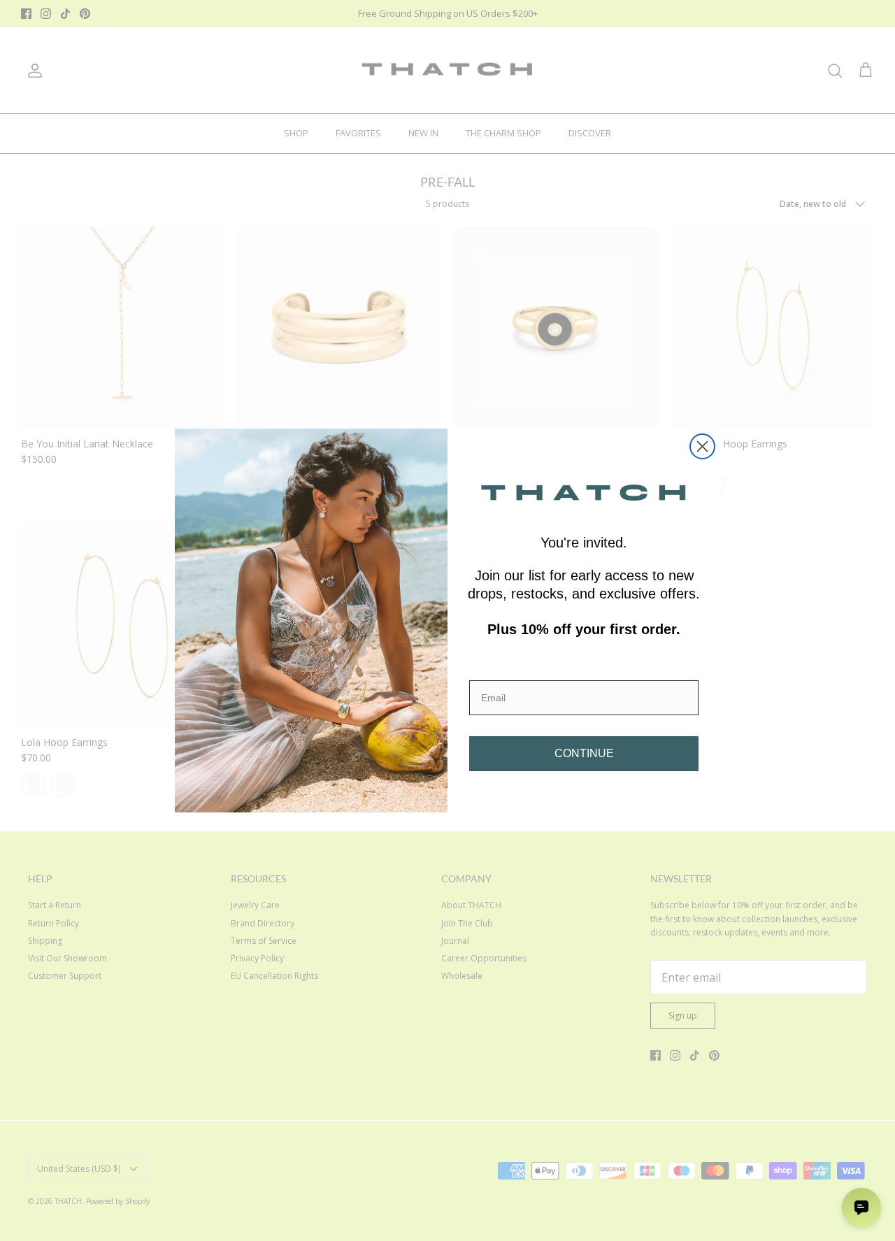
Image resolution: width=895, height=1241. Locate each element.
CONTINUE (584, 753)
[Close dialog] (702, 446)
